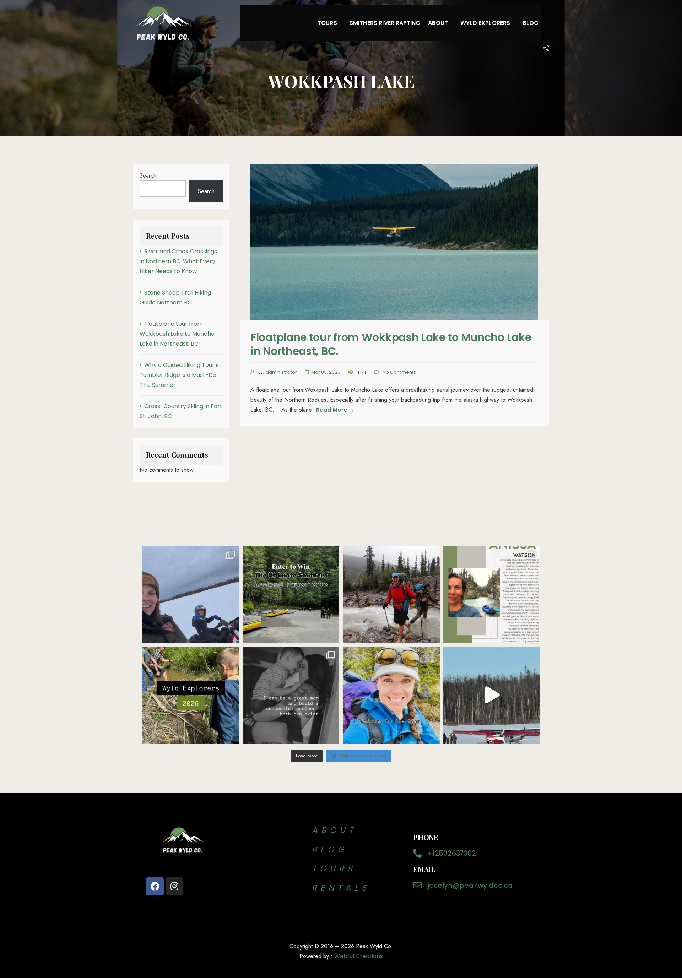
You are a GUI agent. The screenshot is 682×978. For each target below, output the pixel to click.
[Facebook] (155, 886)
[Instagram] (174, 886)
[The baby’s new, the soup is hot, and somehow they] (491, 695)
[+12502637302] (417, 853)
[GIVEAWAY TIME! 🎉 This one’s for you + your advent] (291, 594)
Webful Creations (358, 956)
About (438, 23)
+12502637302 (451, 853)
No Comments (399, 372)
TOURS (334, 868)
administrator (281, 372)
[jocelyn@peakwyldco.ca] (417, 885)
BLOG (332, 849)
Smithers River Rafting (385, 23)
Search (148, 176)
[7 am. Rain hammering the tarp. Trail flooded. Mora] (391, 594)
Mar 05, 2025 (325, 372)
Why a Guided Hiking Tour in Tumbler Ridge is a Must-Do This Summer (180, 375)
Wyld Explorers (485, 23)
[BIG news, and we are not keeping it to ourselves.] (391, 695)
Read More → (335, 410)
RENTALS (341, 887)
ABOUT (334, 830)
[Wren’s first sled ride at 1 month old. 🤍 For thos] (190, 594)
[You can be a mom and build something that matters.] (291, 695)
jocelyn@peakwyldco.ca (470, 885)
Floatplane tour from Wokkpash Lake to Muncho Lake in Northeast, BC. (390, 344)
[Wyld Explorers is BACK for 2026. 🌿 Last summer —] (190, 695)
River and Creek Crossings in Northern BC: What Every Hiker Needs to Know (178, 261)
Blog (530, 23)
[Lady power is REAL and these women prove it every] (491, 594)
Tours (327, 23)
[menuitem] (330, 23)
